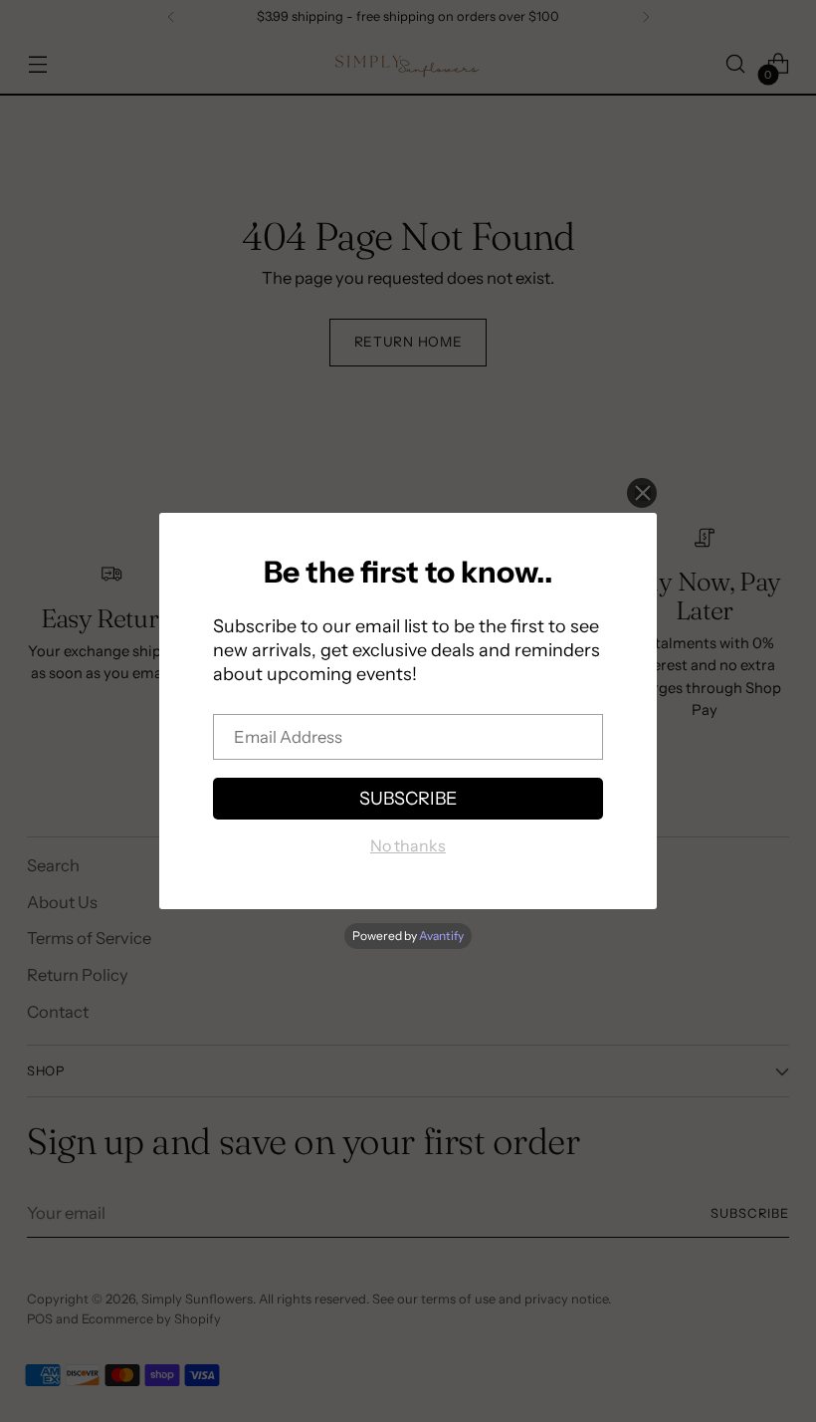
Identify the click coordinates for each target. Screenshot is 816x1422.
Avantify (441, 935)
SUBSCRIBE (408, 799)
